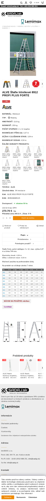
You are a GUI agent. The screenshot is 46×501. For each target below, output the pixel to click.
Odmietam (32, 497)
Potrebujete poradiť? (23, 243)
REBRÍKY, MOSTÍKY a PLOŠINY (28, 26)
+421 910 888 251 (31, 6)
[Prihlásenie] (26, 2)
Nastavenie (21, 497)
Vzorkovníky (6, 431)
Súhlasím (8, 497)
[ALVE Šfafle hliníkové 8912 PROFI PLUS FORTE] (23, 53)
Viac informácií (27, 493)
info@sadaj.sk (13, 6)
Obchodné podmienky (9, 423)
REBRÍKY (5, 28)
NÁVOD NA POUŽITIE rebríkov (16, 301)
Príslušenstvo (23, 239)
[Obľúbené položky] (30, 2)
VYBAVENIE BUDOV (9, 26)
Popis (23, 235)
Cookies (4, 427)
